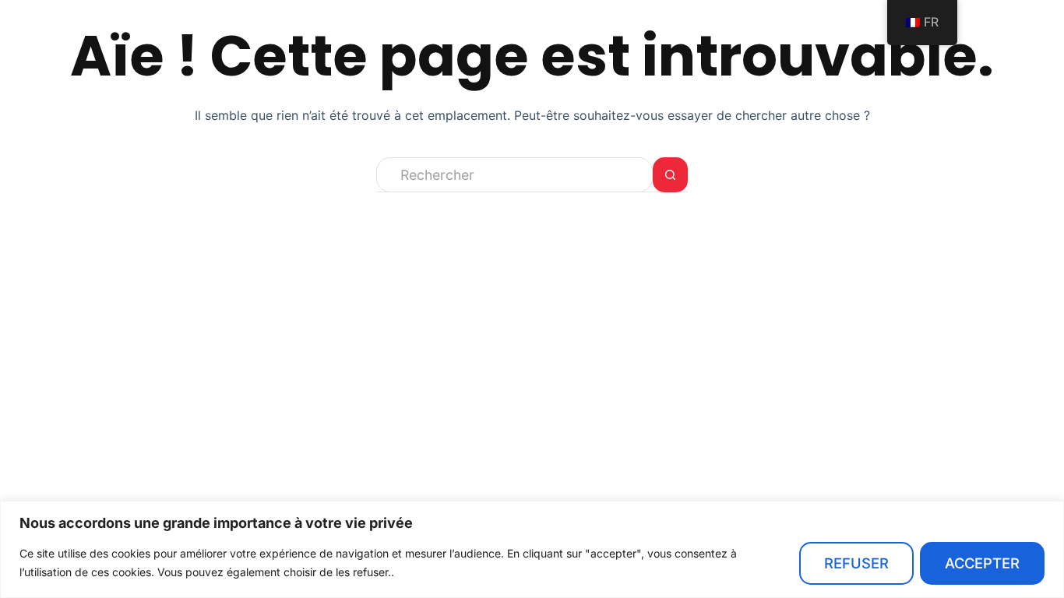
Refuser (856, 563)
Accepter (982, 563)
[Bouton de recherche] (670, 174)
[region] (532, 549)
